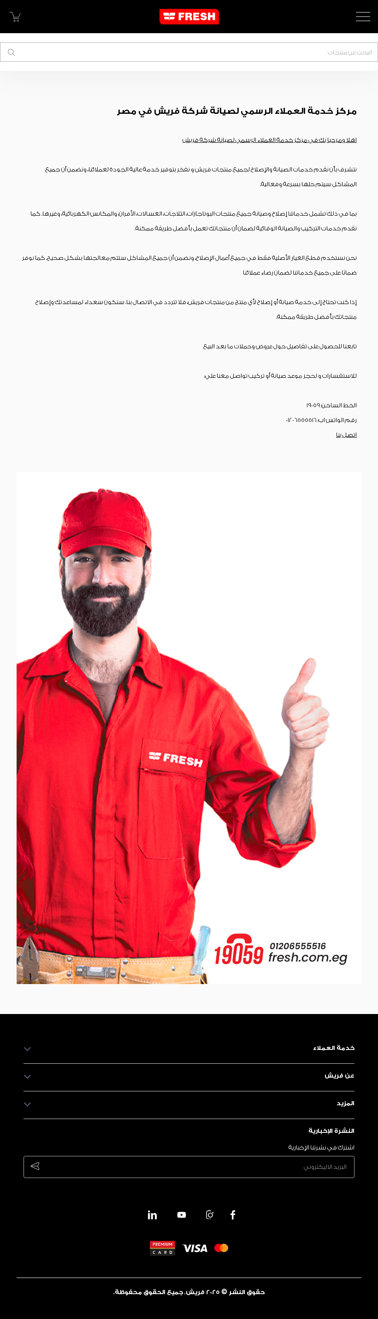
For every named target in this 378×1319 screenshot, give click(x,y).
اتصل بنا (346, 434)
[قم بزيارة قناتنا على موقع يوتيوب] (182, 1215)
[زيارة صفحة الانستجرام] (211, 1215)
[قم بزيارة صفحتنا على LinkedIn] (153, 1215)
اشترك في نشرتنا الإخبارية (321, 1147)
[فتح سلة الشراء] (15, 17)
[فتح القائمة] (363, 17)
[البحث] (11, 52)
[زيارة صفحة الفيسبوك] (233, 1215)
